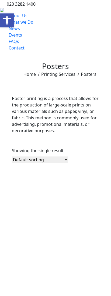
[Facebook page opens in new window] (98, 4)
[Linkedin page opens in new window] (82, 4)
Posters (22, 256)
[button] (7, 20)
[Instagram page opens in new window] (106, 4)
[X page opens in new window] (90, 4)
